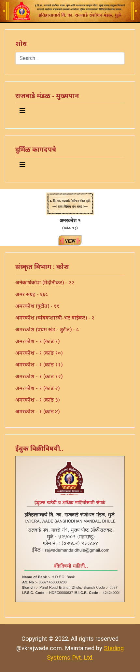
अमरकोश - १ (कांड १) (37, 341)
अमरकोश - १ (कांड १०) (39, 352)
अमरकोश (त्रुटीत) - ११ (37, 305)
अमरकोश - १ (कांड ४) (37, 411)
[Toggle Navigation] (22, 111)
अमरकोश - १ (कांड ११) (39, 364)
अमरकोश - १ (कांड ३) (37, 399)
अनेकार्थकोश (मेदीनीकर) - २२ (44, 282)
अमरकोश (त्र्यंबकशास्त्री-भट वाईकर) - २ (54, 317)
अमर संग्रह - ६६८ (31, 294)
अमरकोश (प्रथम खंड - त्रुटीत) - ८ (47, 329)
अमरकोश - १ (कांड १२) (39, 376)
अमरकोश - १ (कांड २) (37, 388)
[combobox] (70, 58)
